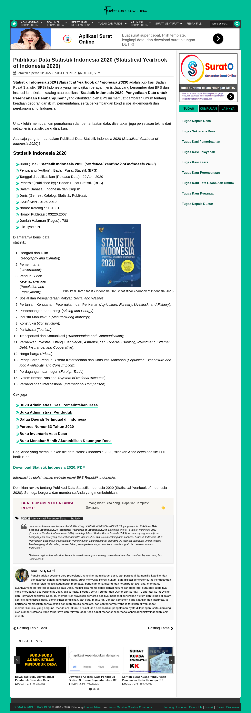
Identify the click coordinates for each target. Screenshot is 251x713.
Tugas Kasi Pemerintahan (201, 141)
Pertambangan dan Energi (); (56, 311)
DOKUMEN (55, 23)
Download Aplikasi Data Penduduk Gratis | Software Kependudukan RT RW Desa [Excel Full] (93, 680)
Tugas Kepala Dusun (197, 204)
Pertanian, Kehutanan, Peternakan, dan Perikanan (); (95, 304)
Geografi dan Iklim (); (39, 255)
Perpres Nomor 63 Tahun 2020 (46, 427)
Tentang (169, 707)
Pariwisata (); (35, 330)
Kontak (209, 707)
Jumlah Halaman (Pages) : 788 (43, 221)
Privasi (220, 707)
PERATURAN (80, 23)
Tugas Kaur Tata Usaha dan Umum (208, 183)
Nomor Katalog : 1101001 (39, 208)
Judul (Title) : (87, 164)
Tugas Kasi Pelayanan (198, 152)
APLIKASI (139, 23)
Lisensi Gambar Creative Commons (129, 707)
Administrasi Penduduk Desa (48, 518)
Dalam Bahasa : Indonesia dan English (49, 189)
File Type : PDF (31, 227)
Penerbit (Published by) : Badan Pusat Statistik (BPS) (61, 183)
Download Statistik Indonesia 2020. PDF (49, 467)
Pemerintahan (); (30, 267)
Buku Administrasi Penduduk (45, 412)
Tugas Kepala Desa (196, 121)
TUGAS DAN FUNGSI (110, 23)
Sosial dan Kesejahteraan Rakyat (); (62, 298)
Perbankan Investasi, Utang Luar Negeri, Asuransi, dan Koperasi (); (94, 344)
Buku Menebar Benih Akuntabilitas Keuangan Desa (65, 441)
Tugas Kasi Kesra (195, 162)
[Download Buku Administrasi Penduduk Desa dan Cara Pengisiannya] (41, 660)
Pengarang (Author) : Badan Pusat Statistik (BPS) (58, 170)
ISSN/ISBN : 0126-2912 (38, 202)
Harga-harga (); (36, 354)
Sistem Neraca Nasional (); (62, 378)
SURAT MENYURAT (167, 23)
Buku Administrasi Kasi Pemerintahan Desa (58, 405)
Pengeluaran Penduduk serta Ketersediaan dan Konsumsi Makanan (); (95, 362)
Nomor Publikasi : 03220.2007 (43, 214)
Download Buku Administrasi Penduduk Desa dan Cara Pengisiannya (34, 680)
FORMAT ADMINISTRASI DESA (31, 707)
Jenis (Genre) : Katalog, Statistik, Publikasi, (53, 195)
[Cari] (237, 24)
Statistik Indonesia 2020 (39, 153)
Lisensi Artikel (92, 707)
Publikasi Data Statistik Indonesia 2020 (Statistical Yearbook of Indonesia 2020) (90, 63)
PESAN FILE (194, 23)
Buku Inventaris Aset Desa (43, 434)
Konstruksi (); (39, 323)
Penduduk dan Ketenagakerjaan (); (32, 284)
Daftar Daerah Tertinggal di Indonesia (52, 419)
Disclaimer (232, 707)
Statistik (75, 518)
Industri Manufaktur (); (54, 317)
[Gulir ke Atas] (246, 706)
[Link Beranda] (14, 23)
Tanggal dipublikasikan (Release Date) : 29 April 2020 (61, 177)
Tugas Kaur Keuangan (199, 193)
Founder (181, 707)
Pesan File (195, 707)
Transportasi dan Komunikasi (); (71, 336)
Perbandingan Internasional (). (62, 384)
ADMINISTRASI (30, 23)
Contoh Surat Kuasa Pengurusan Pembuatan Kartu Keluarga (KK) (144, 678)
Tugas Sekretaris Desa (199, 131)
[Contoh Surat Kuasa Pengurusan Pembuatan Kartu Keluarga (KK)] (148, 660)
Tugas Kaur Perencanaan (201, 172)
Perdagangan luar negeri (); (52, 372)
